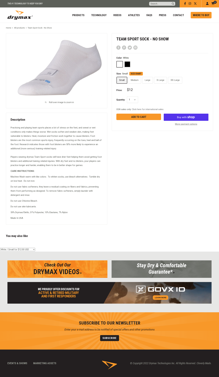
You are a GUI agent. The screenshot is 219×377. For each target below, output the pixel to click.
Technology (99, 15)
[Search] (173, 4)
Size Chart (136, 73)
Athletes (134, 15)
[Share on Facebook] (118, 47)
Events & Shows (17, 363)
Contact (178, 15)
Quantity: (120, 99)
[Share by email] (135, 47)
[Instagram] (190, 3)
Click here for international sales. (148, 109)
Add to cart (138, 116)
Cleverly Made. (204, 363)
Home (8, 28)
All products (19, 28)
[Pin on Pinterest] (124, 47)
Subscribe (109, 338)
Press (162, 15)
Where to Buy (201, 15)
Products (78, 15)
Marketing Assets (44, 363)
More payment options (186, 124)
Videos (117, 15)
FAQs (149, 15)
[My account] (207, 3)
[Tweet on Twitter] (130, 47)
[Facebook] (185, 3)
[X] (195, 3)
